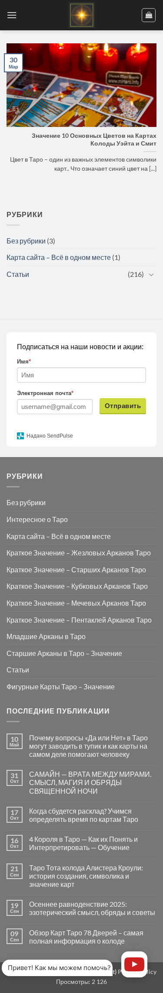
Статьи (18, 274)
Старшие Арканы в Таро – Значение (64, 653)
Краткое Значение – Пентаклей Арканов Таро (79, 620)
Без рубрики (26, 241)
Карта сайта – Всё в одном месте (59, 257)
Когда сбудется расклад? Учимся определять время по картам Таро (83, 815)
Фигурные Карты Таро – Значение (61, 686)
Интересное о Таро (37, 519)
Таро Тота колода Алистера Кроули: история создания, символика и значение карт (86, 875)
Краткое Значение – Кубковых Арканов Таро (77, 586)
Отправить (123, 405)
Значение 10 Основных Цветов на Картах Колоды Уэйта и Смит (94, 139)
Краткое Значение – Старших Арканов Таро (76, 569)
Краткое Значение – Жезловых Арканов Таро (79, 552)
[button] (12, 15)
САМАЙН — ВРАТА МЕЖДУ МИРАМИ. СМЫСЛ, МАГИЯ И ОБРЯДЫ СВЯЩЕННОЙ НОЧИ (90, 782)
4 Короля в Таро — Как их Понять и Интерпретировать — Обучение (83, 843)
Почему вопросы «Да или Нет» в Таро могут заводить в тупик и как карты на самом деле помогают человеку (88, 745)
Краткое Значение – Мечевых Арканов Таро (76, 603)
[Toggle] (151, 274)
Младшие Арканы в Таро (46, 636)
